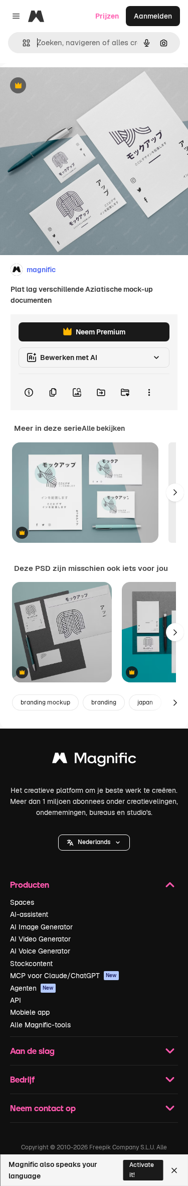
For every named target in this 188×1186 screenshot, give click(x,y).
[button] (94, 843)
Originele (66, 86)
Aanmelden (153, 16)
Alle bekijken (103, 428)
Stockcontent (31, 963)
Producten (29, 884)
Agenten (32, 988)
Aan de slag (32, 1050)
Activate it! (141, 1169)
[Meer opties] (149, 392)
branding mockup (45, 702)
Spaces (22, 902)
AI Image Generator (41, 926)
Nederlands (94, 842)
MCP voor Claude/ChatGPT (63, 975)
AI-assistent (29, 914)
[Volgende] (175, 492)
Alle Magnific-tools (40, 1024)
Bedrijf (22, 1079)
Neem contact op (43, 1108)
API (15, 1000)
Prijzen (107, 16)
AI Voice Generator (40, 951)
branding (103, 702)
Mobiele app (30, 1012)
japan (145, 702)
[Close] (174, 1170)
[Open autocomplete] (22, 43)
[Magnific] (94, 760)
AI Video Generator (40, 938)
